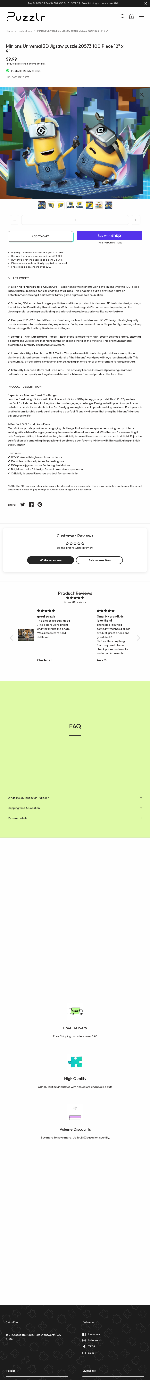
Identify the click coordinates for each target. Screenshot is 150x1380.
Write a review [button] (51, 560)
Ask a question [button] (99, 560)
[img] (75, 598)
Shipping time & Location (24, 808)
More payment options (110, 243)
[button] (135, 220)
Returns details (17, 818)
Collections (25, 30)
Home (9, 30)
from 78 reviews (75, 602)
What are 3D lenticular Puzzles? (28, 798)
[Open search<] (123, 16)
